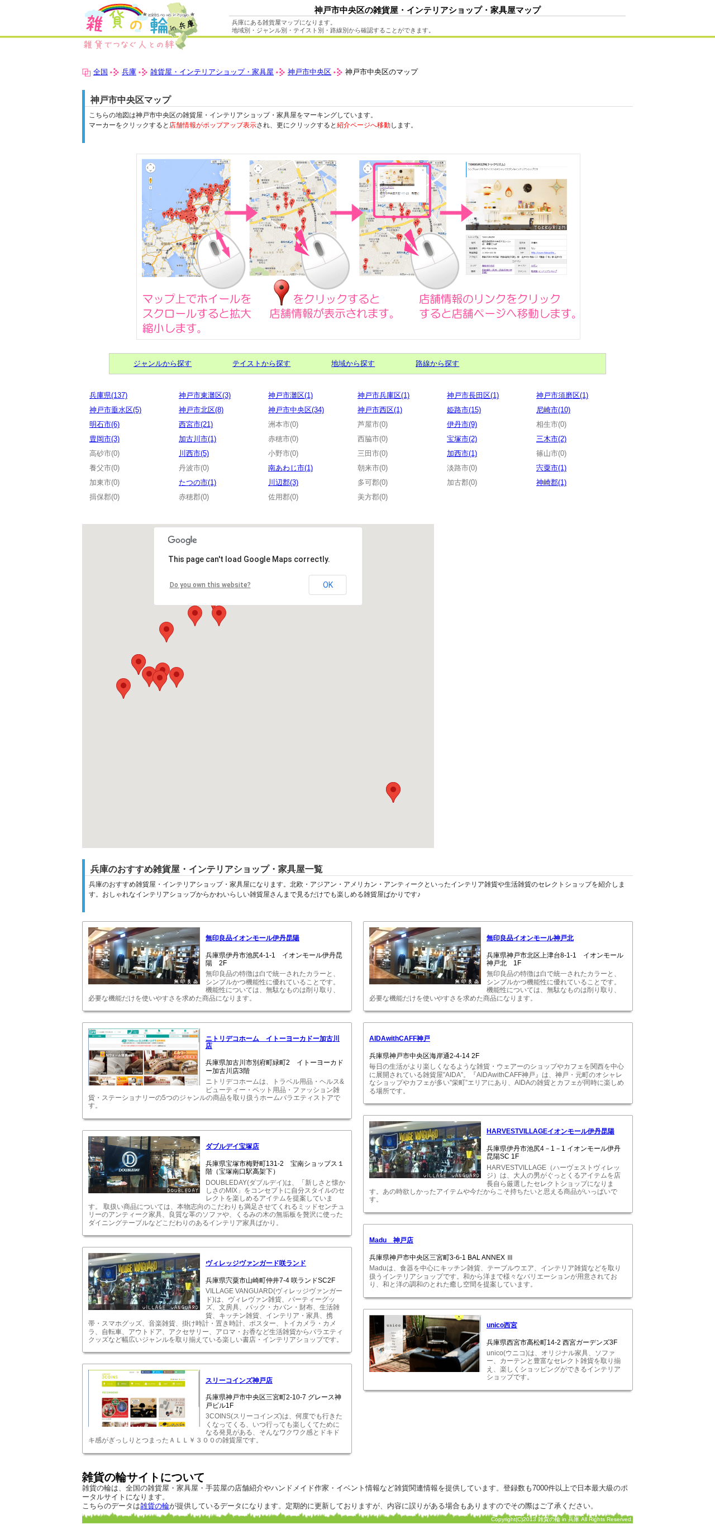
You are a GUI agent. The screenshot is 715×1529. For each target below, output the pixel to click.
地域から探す (353, 363)
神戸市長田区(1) (473, 395)
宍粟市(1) (551, 468)
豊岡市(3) (104, 439)
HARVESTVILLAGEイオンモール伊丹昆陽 (550, 1131)
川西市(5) (194, 453)
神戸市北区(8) (201, 410)
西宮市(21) (196, 424)
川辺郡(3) (283, 482)
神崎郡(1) (551, 482)
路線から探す (437, 363)
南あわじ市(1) (290, 468)
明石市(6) (104, 424)
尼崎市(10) (553, 410)
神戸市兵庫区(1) (383, 395)
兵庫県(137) (108, 395)
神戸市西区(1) (380, 410)
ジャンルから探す (163, 363)
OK (328, 584)
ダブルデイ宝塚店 (232, 1146)
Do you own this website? (210, 585)
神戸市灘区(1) (290, 395)
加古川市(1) (197, 439)
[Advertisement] (539, 602)
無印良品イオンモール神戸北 (530, 938)
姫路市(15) (464, 410)
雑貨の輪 (154, 1506)
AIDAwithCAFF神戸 (399, 1038)
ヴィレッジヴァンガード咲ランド (256, 1263)
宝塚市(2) (462, 439)
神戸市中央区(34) (296, 410)
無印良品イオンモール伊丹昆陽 (252, 938)
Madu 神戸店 (391, 1240)
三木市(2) (551, 439)
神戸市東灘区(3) (205, 395)
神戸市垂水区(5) (115, 410)
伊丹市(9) (462, 424)
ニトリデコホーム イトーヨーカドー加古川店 (273, 1042)
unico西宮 (502, 1325)
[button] (149, 676)
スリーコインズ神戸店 (239, 1380)
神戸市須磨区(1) (562, 395)
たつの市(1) (197, 482)
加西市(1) (462, 453)
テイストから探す (261, 363)
